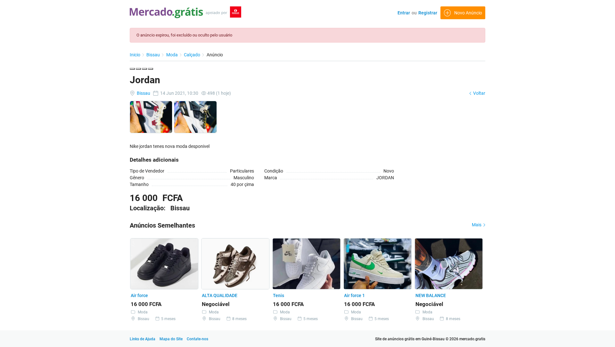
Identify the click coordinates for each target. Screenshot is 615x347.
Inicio (135, 54)
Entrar (404, 12)
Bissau (153, 54)
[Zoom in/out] (150, 69)
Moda (172, 54)
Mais (477, 224)
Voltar (478, 93)
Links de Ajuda (142, 339)
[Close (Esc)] (132, 69)
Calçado (192, 54)
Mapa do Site (172, 339)
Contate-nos (197, 339)
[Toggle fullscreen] (144, 69)
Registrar (427, 12)
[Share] (138, 69)
